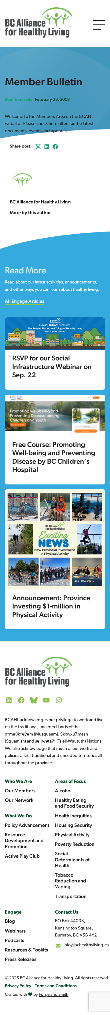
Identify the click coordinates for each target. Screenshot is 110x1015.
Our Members (20, 791)
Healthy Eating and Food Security (74, 803)
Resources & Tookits (26, 950)
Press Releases (20, 959)
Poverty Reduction (74, 844)
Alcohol (63, 791)
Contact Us (66, 912)
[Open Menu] (99, 25)
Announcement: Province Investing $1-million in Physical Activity (51, 607)
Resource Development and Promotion (24, 841)
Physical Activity (72, 835)
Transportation (70, 896)
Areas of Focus (70, 781)
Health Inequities (73, 816)
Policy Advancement (27, 825)
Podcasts (14, 940)
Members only (18, 99)
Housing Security (73, 825)
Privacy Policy (18, 986)
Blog (10, 921)
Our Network (19, 800)
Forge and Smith (53, 994)
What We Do (18, 816)
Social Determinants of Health (72, 860)
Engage (13, 912)
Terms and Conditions (56, 986)
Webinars (15, 931)
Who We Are (18, 781)
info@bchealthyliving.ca (86, 945)
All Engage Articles (24, 301)
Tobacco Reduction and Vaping (70, 881)
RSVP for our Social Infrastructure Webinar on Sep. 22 (52, 367)
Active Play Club (22, 856)
